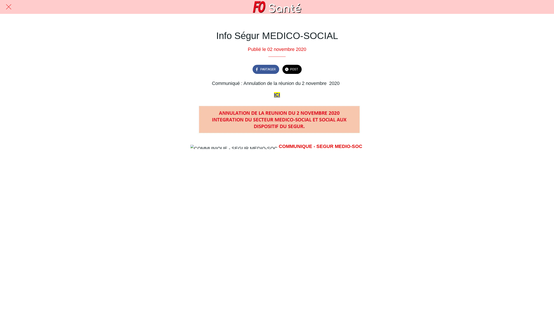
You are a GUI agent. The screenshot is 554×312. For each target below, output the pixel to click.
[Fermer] (8, 7)
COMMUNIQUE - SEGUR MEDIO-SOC (320, 146)
